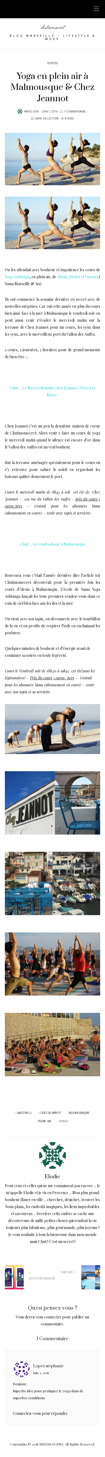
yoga (64, 1121)
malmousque (79, 1113)
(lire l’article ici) (86, 575)
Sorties (52, 63)
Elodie (34, 112)
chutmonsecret (53, 26)
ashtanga (24, 1113)
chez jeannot (50, 1113)
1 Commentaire (75, 112)
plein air (44, 1121)
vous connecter (48, 1317)
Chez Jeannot (36, 327)
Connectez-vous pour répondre (40, 1413)
